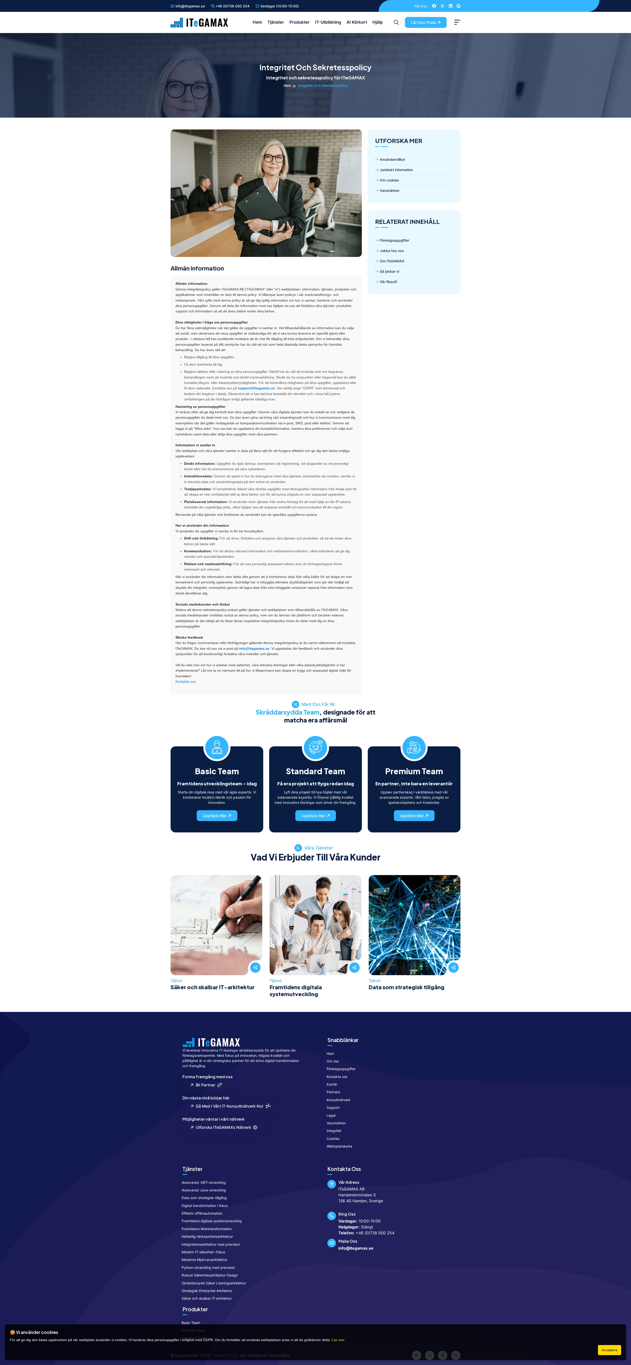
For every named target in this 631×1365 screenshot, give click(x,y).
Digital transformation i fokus (205, 1205)
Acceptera (609, 1350)
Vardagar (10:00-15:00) (279, 6)
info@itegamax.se (190, 6)
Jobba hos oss (392, 251)
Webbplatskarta (339, 1146)
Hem (257, 22)
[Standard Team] (315, 747)
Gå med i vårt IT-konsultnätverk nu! (228, 1106)
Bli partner (204, 1084)
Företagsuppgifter (394, 240)
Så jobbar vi (389, 271)
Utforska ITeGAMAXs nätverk (222, 1127)
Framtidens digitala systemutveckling (296, 991)
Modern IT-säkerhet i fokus (203, 1252)
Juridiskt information (396, 170)
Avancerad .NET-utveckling (204, 1182)
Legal (331, 1115)
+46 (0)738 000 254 (231, 6)
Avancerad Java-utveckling (204, 1190)
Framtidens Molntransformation (207, 1229)
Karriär (332, 1084)
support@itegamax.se (256, 388)
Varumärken (389, 190)
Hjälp (377, 22)
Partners (333, 1092)
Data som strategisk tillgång (406, 987)
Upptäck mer (215, 815)
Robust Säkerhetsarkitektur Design (210, 1275)
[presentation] (176, 931)
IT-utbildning (328, 22)
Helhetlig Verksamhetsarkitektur (207, 1236)
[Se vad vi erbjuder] (216, 937)
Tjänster (275, 22)
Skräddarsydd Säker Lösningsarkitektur (214, 1283)
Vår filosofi (388, 282)
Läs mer (338, 1340)
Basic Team (191, 1323)
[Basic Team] (217, 747)
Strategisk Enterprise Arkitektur (207, 1291)
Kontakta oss (185, 681)
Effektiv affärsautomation (202, 1213)
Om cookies (389, 180)
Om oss (333, 1061)
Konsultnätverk (339, 1100)
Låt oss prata (423, 22)
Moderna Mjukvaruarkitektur (204, 1259)
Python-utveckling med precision (208, 1267)
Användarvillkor (392, 159)
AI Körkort (357, 22)
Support (333, 1107)
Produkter (299, 22)
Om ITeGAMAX (392, 261)
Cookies (333, 1138)
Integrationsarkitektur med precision (211, 1244)
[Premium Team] (414, 747)
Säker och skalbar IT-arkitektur (213, 987)
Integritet (334, 1131)
